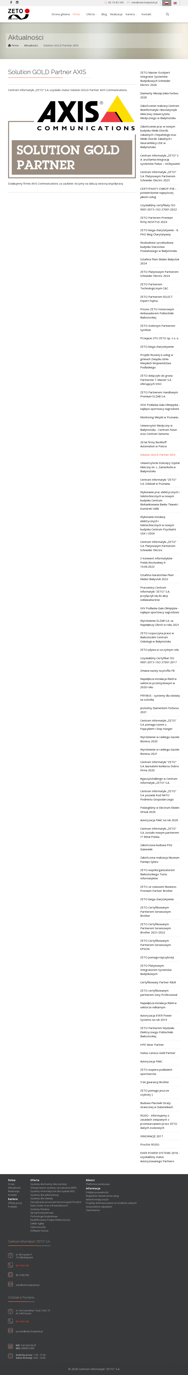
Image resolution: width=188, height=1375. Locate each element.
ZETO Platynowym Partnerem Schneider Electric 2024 (159, 274)
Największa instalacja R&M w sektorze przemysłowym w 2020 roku (158, 683)
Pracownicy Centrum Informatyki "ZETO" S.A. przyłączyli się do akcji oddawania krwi (155, 594)
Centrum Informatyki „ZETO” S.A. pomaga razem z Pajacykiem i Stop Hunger (158, 725)
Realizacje (116, 14)
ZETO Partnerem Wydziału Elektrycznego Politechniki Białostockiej (157, 1032)
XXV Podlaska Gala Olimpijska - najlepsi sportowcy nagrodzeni (159, 610)
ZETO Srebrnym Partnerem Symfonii (157, 328)
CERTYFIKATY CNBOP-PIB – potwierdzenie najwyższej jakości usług (158, 193)
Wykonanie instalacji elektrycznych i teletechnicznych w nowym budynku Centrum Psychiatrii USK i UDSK (158, 525)
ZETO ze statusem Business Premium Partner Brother (158, 889)
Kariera (130, 14)
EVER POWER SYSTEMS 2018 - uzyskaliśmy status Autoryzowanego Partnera (160, 1157)
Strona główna (61, 14)
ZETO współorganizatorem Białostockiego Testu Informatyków (157, 874)
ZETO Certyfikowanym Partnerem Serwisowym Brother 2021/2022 (155, 928)
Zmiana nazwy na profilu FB (157, 670)
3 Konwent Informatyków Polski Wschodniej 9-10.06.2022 (156, 562)
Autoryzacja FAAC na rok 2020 (159, 820)
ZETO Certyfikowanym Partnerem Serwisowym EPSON (155, 945)
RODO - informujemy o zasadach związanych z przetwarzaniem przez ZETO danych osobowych (158, 1122)
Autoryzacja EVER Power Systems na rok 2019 (156, 1017)
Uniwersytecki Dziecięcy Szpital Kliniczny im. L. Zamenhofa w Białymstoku (160, 467)
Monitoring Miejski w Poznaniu (159, 417)
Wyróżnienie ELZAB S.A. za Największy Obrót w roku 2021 (159, 623)
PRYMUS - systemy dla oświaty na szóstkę (160, 698)
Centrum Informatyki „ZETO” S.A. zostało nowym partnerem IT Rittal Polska (159, 833)
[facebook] (11, 2)
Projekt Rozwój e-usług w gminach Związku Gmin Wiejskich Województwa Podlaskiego (156, 361)
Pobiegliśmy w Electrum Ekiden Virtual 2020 (159, 810)
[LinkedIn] (17, 2)
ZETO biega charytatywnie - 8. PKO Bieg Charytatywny (159, 232)
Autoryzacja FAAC (151, 1061)
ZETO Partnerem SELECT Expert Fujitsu (156, 299)
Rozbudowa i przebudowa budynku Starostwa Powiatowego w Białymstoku (158, 247)
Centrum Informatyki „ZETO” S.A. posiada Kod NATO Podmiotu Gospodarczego (158, 795)
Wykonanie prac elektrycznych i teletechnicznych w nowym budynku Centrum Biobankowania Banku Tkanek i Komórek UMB (159, 500)
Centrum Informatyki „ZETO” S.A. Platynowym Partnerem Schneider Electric (158, 546)
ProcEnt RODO (149, 1144)
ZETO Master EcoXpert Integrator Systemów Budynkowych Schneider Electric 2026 (155, 79)
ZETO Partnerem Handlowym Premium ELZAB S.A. (159, 394)
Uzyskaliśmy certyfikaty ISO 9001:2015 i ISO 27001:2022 (158, 207)
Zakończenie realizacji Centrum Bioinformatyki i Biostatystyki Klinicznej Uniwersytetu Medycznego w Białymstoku (159, 112)
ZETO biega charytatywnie (157, 346)
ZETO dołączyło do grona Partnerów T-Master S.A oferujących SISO (156, 380)
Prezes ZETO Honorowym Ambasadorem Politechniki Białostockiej (157, 313)
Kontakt (146, 14)
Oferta (90, 14)
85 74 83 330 (116, 2)
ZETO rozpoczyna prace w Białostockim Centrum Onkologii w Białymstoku (157, 637)
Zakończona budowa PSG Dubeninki (156, 847)
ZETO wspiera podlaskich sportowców (156, 1072)
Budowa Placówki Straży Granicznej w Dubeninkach (156, 1105)
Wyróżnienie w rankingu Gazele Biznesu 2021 (159, 751)
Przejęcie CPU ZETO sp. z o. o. (159, 338)
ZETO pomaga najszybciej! (157, 957)
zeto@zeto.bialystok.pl (144, 2)
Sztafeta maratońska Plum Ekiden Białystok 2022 (157, 577)
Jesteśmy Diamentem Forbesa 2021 (159, 710)
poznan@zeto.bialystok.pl (29, 1331)
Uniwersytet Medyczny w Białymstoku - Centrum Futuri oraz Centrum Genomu (158, 430)
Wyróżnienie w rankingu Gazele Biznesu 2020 (159, 739)
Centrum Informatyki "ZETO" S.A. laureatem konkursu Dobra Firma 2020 (159, 766)
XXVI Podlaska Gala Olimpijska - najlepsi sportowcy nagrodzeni (160, 407)
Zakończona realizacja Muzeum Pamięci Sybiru (159, 860)
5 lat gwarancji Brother (154, 1082)
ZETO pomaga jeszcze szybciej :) (154, 1093)
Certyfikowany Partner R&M (158, 982)
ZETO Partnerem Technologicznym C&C (154, 286)
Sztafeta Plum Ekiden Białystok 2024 (159, 261)
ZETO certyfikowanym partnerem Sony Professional (158, 993)
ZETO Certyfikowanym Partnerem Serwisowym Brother (155, 911)
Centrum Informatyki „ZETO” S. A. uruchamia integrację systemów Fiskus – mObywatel (160, 159)
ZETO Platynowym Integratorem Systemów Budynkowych (156, 970)
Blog (104, 14)
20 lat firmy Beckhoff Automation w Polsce (153, 444)
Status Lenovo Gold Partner (158, 1053)
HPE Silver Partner (152, 1044)
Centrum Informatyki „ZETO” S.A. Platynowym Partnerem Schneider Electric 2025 (158, 176)
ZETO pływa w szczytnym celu (159, 649)
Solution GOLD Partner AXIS (158, 454)
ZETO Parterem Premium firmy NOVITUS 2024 (156, 220)
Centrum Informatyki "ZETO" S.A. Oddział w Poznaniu (158, 482)
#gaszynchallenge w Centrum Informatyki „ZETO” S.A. (158, 781)
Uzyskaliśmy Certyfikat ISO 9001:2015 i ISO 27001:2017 (158, 660)
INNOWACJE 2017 (151, 1136)
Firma (76, 14)
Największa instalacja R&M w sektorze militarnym (158, 1005)
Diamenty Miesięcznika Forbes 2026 (159, 95)
